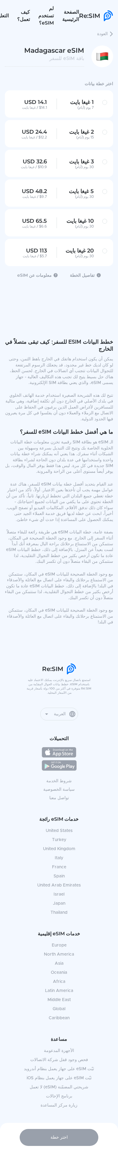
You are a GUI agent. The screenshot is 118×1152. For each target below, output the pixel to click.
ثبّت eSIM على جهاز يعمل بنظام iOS (59, 1078)
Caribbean (59, 1018)
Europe (59, 945)
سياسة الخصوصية (59, 789)
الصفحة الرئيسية (70, 15)
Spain (59, 876)
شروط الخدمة (59, 781)
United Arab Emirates (59, 885)
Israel (59, 894)
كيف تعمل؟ (23, 15)
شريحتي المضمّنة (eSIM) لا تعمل (59, 1087)
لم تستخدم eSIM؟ (46, 15)
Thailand (59, 912)
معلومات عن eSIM (34, 275)
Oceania (59, 972)
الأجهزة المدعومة (59, 1051)
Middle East (59, 1000)
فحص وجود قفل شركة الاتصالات (59, 1060)
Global (59, 1009)
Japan (59, 903)
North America (59, 954)
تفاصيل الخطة (82, 275)
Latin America (59, 991)
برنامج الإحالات (59, 1096)
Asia (59, 963)
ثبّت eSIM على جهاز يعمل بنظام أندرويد (59, 1069)
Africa (59, 982)
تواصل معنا (59, 798)
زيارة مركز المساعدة (59, 1105)
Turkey (59, 840)
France (59, 867)
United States (59, 831)
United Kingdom (59, 849)
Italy (59, 858)
